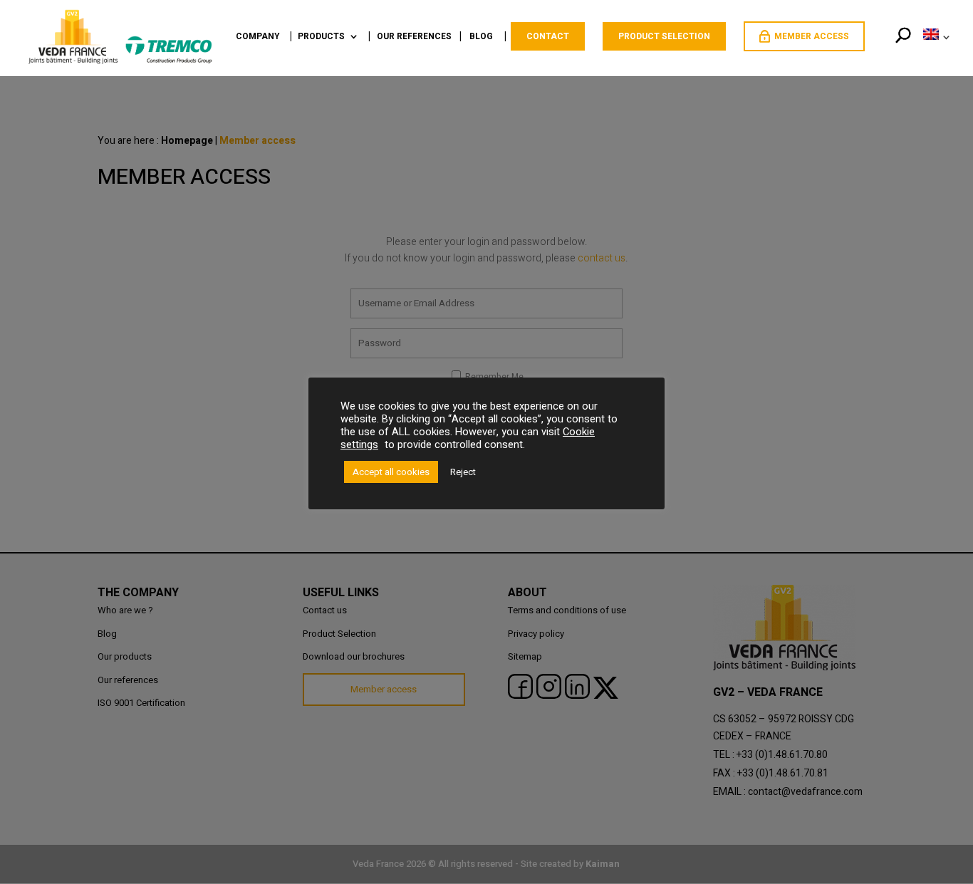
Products (321, 37)
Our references (414, 37)
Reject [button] (463, 472)
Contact (547, 36)
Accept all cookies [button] (391, 472)
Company (258, 37)
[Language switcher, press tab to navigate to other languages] (934, 52)
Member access (811, 36)
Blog (481, 37)
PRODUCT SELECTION (664, 36)
